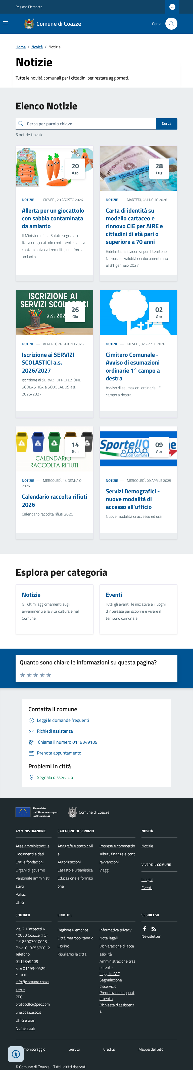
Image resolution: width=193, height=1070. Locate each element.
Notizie (28, 199)
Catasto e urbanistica (75, 870)
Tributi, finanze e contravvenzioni (117, 858)
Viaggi (104, 870)
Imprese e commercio (117, 846)
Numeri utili (25, 1028)
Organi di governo (30, 870)
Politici (21, 894)
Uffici (20, 902)
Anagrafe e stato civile (75, 850)
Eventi (146, 888)
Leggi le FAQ (110, 974)
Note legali (109, 938)
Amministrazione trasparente (117, 964)
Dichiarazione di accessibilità (117, 950)
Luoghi (147, 880)
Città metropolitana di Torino (75, 942)
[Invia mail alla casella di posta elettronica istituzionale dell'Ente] (34, 986)
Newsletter (150, 936)
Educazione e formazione (75, 882)
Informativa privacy (116, 930)
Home (21, 47)
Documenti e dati (30, 854)
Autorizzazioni (69, 862)
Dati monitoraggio (30, 1049)
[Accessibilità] (16, 1054)
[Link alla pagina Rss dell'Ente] (154, 929)
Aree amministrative (33, 846)
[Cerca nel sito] (169, 24)
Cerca (166, 123)
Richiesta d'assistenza (117, 1008)
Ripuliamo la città (72, 954)
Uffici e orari (25, 1020)
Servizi (74, 1049)
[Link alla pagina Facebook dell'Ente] (144, 929)
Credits (109, 1049)
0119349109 (27, 961)
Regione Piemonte (29, 6)
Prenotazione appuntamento (117, 995)
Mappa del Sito (150, 1049)
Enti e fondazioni (29, 862)
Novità (37, 47)
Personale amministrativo (33, 882)
